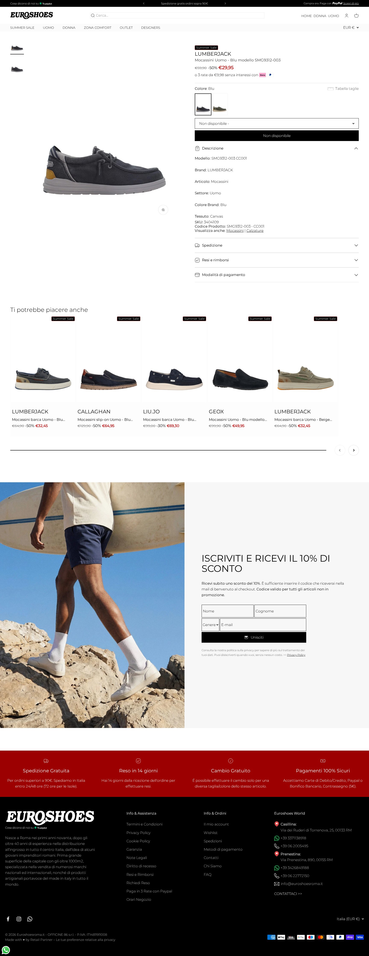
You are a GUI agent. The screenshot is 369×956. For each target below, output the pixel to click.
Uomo (333, 16)
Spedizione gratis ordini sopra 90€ (184, 3)
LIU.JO (151, 411)
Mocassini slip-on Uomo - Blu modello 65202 (104, 420)
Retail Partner (41, 940)
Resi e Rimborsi (140, 874)
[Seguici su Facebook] (8, 919)
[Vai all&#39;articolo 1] (17, 44)
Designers (150, 28)
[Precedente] (143, 3)
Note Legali (136, 858)
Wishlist (211, 833)
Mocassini (235, 230)
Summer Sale (22, 27)
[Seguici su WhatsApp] (30, 919)
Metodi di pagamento (223, 849)
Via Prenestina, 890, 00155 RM (307, 860)
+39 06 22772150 (295, 876)
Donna (319, 16)
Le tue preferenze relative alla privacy (85, 940)
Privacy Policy (296, 655)
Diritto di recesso (141, 866)
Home (306, 16)
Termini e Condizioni (144, 824)
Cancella (255, 15)
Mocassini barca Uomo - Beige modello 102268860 (302, 420)
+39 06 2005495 (294, 846)
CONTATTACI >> (288, 894)
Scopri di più (351, 3)
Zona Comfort (97, 27)
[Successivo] (226, 3)
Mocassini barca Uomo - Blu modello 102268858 (37, 420)
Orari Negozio (138, 899)
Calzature (255, 230)
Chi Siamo (213, 866)
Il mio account (216, 824)
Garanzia (134, 849)
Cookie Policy (138, 841)
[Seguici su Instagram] (19, 919)
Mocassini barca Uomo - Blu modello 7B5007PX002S (168, 420)
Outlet (126, 27)
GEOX (216, 411)
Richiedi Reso (138, 883)
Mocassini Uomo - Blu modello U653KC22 (237, 420)
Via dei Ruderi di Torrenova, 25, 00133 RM (316, 830)
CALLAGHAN (94, 411)
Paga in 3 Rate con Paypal (149, 891)
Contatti (211, 858)
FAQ (207, 874)
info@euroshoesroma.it (302, 884)
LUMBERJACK (213, 54)
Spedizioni (213, 841)
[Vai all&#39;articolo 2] (17, 66)
